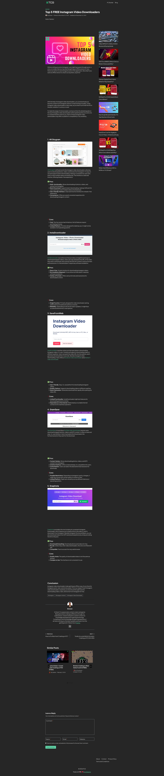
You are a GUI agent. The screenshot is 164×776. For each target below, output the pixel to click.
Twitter (78, 623)
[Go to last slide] (49, 666)
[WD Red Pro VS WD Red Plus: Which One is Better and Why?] (108, 142)
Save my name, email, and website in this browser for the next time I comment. (67, 743)
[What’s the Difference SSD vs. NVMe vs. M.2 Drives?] (108, 160)
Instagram (51, 595)
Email (65, 739)
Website (82, 739)
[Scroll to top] (160, 759)
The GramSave (51, 430)
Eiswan (50, 15)
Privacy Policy (112, 759)
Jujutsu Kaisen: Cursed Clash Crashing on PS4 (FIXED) (56, 667)
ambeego (88, 772)
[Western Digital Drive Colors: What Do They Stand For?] (108, 72)
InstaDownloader (52, 258)
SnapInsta (50, 529)
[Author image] (46, 15)
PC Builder (110, 2)
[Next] (91, 666)
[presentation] (58, 657)
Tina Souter (79, 670)
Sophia (54, 672)
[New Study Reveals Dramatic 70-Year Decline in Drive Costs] (108, 107)
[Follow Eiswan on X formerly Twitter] (70, 626)
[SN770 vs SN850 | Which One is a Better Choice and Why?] (108, 54)
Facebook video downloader (73, 357)
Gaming (47, 9)
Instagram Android (60, 595)
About (98, 759)
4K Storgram (51, 170)
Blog (116, 2)
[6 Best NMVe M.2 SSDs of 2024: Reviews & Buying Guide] (108, 36)
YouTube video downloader (72, 430)
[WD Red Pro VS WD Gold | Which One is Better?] (108, 89)
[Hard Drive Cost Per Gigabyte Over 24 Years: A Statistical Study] (108, 125)
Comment (49, 721)
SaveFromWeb (51, 350)
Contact (104, 759)
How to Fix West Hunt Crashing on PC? (56, 635)
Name (48, 739)
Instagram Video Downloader (74, 595)
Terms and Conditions (102, 761)
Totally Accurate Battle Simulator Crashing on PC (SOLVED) (84, 636)
